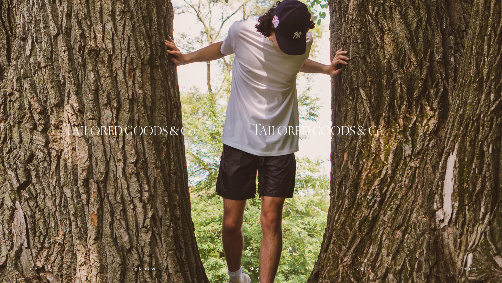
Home (31, 269)
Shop (255, 269)
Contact (469, 269)
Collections (143, 269)
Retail (360, 269)
